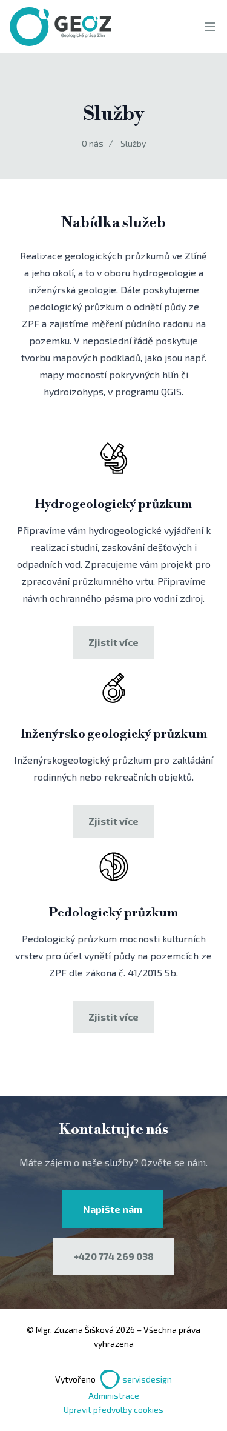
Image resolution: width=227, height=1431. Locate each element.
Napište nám (112, 1209)
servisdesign (147, 1379)
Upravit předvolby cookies (113, 1409)
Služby (133, 143)
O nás (93, 143)
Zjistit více (113, 642)
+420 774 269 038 (114, 1256)
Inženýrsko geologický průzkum (114, 734)
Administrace (113, 1395)
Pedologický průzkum (113, 913)
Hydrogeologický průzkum (113, 504)
